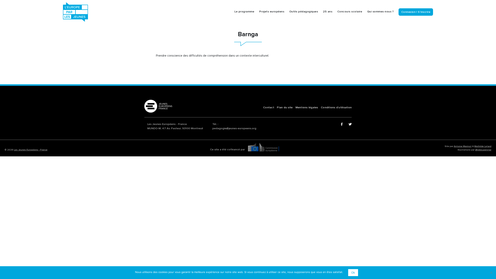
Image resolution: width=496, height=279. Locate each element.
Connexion (408, 12)
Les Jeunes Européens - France (30, 149)
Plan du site (285, 107)
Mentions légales (306, 107)
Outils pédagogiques (303, 11)
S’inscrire (424, 12)
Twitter (350, 124)
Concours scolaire (349, 11)
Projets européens (271, 11)
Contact (268, 107)
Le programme (244, 11)
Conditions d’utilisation (336, 107)
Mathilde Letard (482, 146)
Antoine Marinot (463, 146)
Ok (353, 272)
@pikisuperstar (483, 149)
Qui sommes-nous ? (380, 11)
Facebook (342, 124)
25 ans (327, 11)
